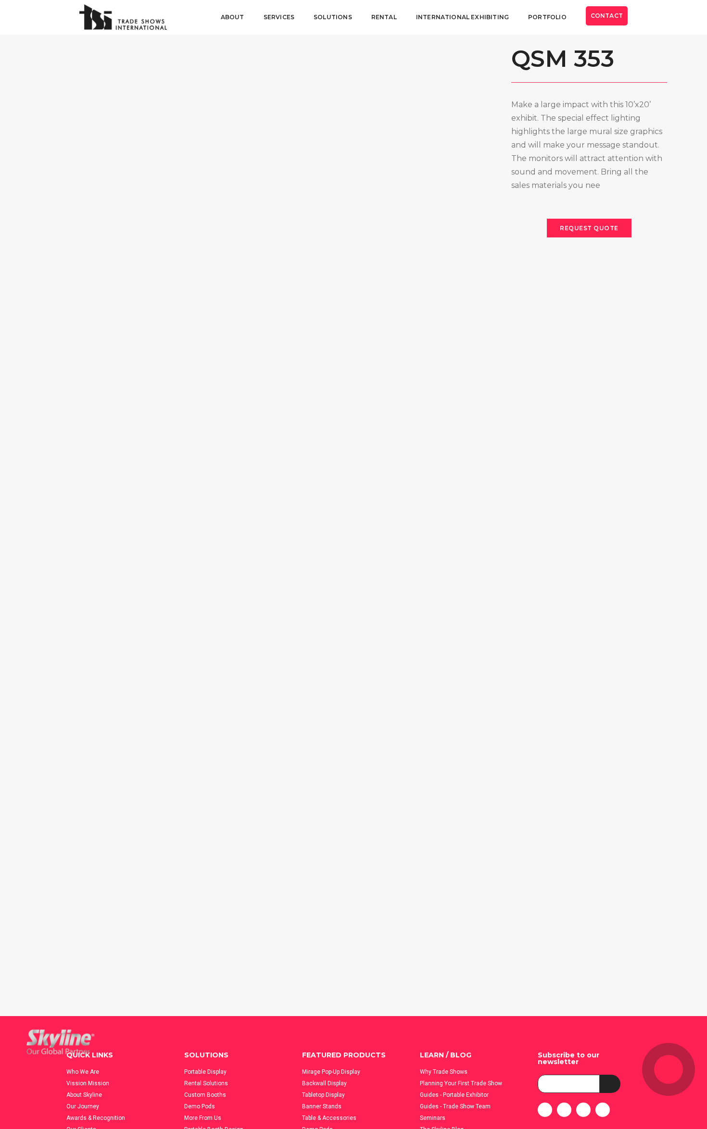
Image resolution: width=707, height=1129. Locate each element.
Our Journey (82, 1106)
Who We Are (82, 1071)
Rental (384, 17)
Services (279, 17)
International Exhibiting (462, 17)
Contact (607, 15)
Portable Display (205, 1071)
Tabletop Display (323, 1095)
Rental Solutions (206, 1083)
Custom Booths (205, 1095)
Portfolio (547, 17)
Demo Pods (199, 1106)
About (232, 17)
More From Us (202, 1118)
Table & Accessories (329, 1118)
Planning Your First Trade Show (461, 1083)
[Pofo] (123, 17)
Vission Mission (87, 1083)
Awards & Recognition (95, 1118)
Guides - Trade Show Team (455, 1106)
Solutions (333, 17)
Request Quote (589, 228)
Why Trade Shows (443, 1071)
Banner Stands (321, 1106)
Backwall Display (324, 1083)
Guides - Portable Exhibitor (454, 1095)
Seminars (432, 1118)
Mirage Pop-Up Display (331, 1071)
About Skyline (84, 1095)
